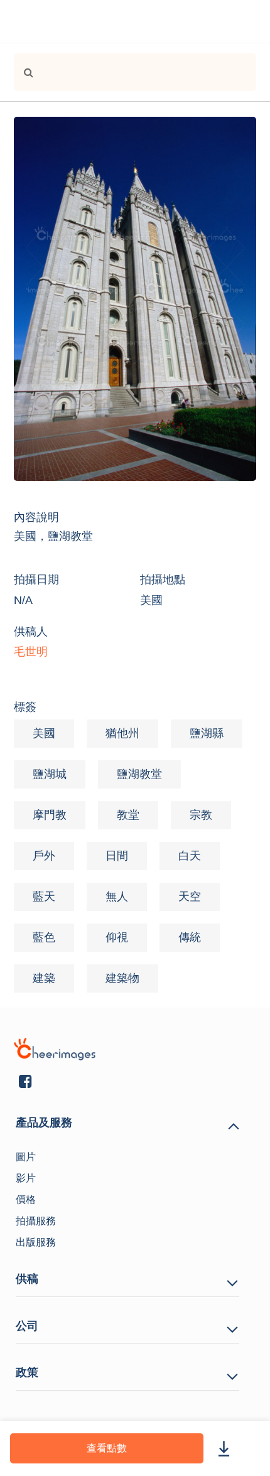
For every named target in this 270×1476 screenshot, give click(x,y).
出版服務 (36, 1242)
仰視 (116, 937)
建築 (44, 978)
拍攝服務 (36, 1220)
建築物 (122, 978)
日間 (116, 855)
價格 (26, 1199)
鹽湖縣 (207, 733)
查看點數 (107, 1448)
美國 (44, 733)
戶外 (44, 855)
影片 (26, 1178)
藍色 (44, 937)
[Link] (23, 72)
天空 (189, 896)
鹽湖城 (50, 774)
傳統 (189, 937)
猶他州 (122, 733)
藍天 (44, 896)
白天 (189, 855)
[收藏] (252, 1448)
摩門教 (50, 815)
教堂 (128, 815)
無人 (116, 896)
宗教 (201, 815)
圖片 (26, 1156)
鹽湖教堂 (139, 774)
